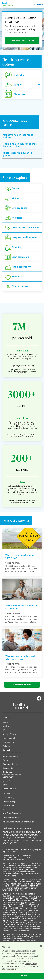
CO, (17, 832)
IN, (9, 835)
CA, (13, 832)
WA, (4, 843)
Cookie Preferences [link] (11, 817)
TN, (27, 840)
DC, (23, 832)
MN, (33, 835)
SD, (24, 840)
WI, (8, 843)
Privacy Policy (31, 964)
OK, (8, 840)
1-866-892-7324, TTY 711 (22, 40)
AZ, (10, 832)
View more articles (22, 684)
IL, (7, 835)
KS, (12, 835)
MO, (37, 835)
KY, (15, 835)
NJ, (26, 837)
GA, (33, 832)
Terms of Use (11, 966)
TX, (30, 840)
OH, (4, 840)
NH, (22, 837)
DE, (27, 832)
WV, (11, 843)
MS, (4, 837)
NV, (33, 837)
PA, (15, 840)
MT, (8, 837)
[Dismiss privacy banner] (41, 946)
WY (15, 843)
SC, (20, 840)
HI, (36, 832)
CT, (20, 832)
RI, (18, 840)
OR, (11, 840)
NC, (11, 837)
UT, (33, 840)
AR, (7, 832)
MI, (29, 835)
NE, (18, 837)
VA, (37, 840)
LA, (18, 835)
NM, (29, 837)
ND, (15, 837)
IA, (39, 832)
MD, (22, 835)
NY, (36, 837)
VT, (40, 840)
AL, (4, 832)
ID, (4, 835)
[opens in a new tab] (39, 700)
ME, (26, 835)
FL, (30, 832)
